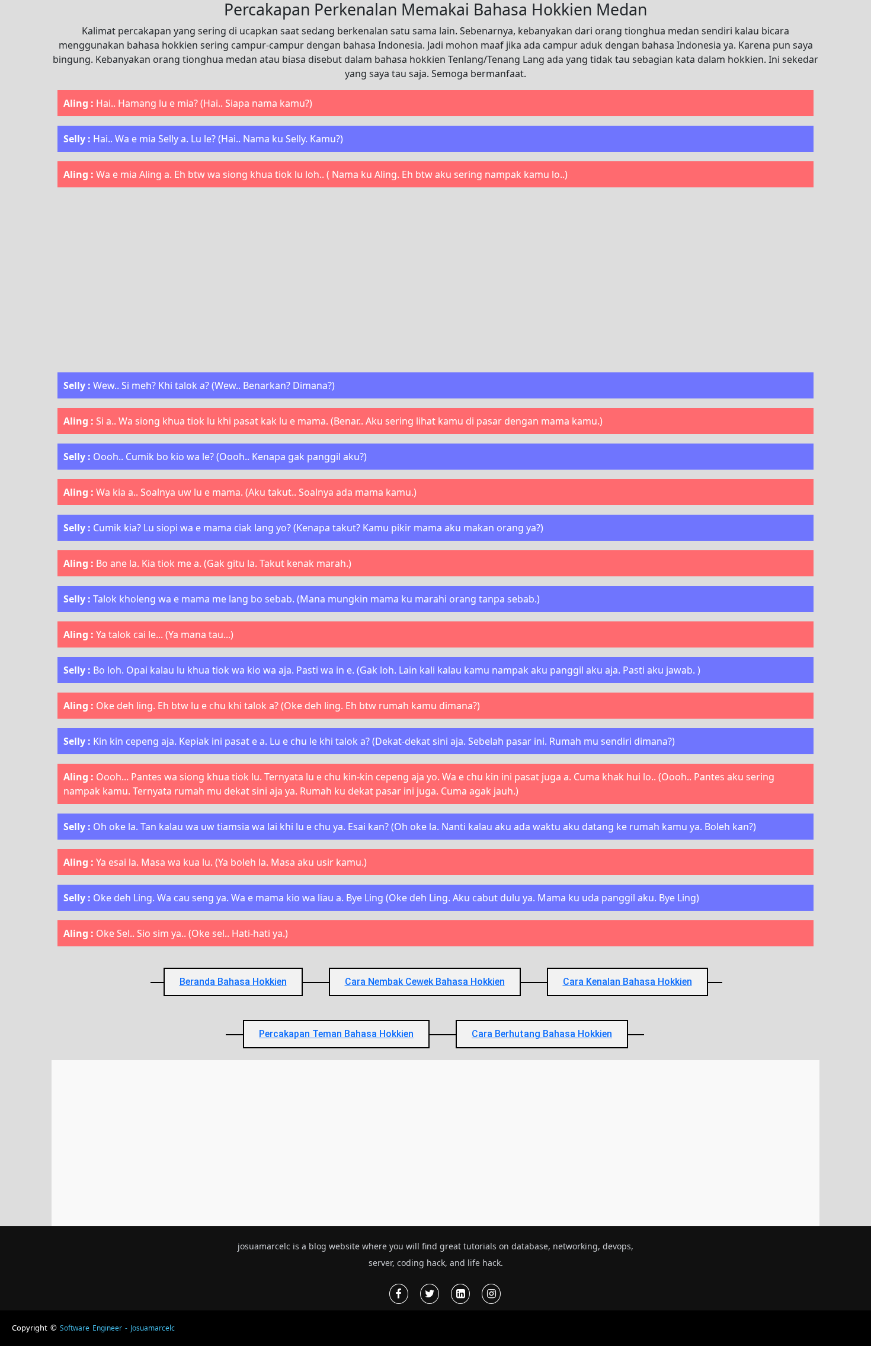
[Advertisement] (435, 280)
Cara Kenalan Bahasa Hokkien (627, 981)
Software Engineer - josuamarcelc (117, 1328)
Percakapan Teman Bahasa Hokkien (336, 1033)
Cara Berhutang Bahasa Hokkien (542, 1033)
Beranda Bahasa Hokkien (233, 981)
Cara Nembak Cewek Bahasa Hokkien (425, 981)
